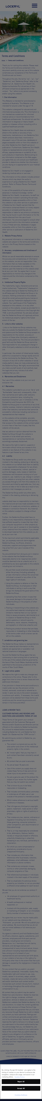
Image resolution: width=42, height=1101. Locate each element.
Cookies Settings (21, 1095)
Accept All (21, 1088)
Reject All (21, 1081)
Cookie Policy (20, 1077)
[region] (21, 1081)
